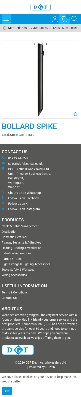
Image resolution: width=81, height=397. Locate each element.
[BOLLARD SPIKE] (40, 80)
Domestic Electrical (14, 237)
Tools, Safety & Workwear (19, 269)
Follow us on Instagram (24, 209)
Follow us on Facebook (23, 198)
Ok (7, 391)
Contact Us (9, 298)
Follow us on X (18, 203)
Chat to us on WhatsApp (24, 192)
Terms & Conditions (15, 292)
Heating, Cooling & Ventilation (21, 248)
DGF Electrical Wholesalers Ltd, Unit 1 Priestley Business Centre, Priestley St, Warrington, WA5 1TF (29, 178)
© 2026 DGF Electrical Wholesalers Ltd (40, 362)
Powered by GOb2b (42, 367)
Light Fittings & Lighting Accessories (26, 264)
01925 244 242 (18, 158)
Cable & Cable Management (20, 226)
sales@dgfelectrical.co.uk (25, 163)
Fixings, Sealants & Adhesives (21, 242)
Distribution (9, 231)
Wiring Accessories (14, 275)
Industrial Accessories (16, 253)
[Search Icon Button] (74, 19)
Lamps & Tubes (12, 258)
